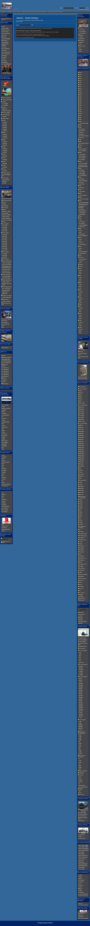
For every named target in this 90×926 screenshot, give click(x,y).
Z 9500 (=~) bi (83, 539)
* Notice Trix (80, 860)
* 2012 (4, 132)
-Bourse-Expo (81, 209)
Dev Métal (81, 586)
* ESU (2, 447)
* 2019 (4, 161)
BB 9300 (81, 441)
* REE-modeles (4, 427)
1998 (80, 139)
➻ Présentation (81, 834)
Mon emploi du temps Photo (82, 644)
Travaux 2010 (5, 232)
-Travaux (80, 220)
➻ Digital (80, 49)
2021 (80, 306)
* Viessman (3, 477)
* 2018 (4, 157)
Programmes (4, 380)
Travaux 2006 (4, 225)
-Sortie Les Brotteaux (83, 180)
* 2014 (4, 147)
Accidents (82, 600)
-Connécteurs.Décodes (6, 218)
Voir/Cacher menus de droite (71, 13)
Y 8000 (80, 484)
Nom (27, 20)
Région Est (80, 914)
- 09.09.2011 (4, 127)
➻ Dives (79, 836)
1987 (80, 107)
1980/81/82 (80, 623)
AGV (81, 478)
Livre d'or (18, 11)
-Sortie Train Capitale (83, 163)
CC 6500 (81, 464)
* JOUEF (3, 406)
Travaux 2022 (4, 257)
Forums (13, 11)
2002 (80, 152)
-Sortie (81, 266)
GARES (81, 594)
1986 (80, 105)
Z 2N (80, 554)
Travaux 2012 (4, 238)
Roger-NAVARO (4, 62)
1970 (81, 72)
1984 (80, 101)
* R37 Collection (4, 442)
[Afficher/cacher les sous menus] (2, 37)
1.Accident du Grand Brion (82, 354)
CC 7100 (81, 429)
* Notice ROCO (81, 862)
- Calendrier (4, 116)
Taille (41, 20)
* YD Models (3, 504)
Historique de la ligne (82, 377)
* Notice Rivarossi (81, 858)
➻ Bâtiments (80, 42)
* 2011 (4, 120)
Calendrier (9, 11)
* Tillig (2, 428)
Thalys (81, 472)
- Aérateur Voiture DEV (6, 297)
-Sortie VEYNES (82, 154)
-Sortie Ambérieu (82, 212)
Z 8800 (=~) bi (83, 558)
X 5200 (80, 512)
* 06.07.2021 (4, 170)
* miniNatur (3, 456)
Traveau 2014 (4, 241)
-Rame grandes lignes (83, 787)
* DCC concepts (4, 509)
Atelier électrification (7, 280)
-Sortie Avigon (81, 170)
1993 (80, 119)
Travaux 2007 (4, 227)
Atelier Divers (5, 299)
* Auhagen (3, 472)
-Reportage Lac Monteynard (82, 207)
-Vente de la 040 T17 (83, 149)
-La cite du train (82, 221)
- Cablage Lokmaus (5, 216)
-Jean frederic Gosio (5, 52)
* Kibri (2, 475)
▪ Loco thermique (83, 405)
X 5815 (81, 617)
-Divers (80, 262)
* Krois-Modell (4, 511)
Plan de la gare (4, 322)
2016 (80, 268)
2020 (80, 297)
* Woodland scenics (5, 462)
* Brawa (2, 473)
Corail (80, 584)
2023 (80, 320)
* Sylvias (3, 460)
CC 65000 (82, 415)
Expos (2, 327)
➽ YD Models (81, 892)
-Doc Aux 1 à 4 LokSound (6, 220)
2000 (81, 145)
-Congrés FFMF (82, 173)
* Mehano (3, 432)
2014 (80, 246)
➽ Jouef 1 (80, 875)
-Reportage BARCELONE (84, 202)
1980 (81, 92)
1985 (80, 103)
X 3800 (80, 503)
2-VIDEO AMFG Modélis (6, 361)
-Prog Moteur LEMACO (6, 214)
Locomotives (83, 386)
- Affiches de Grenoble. (6, 110)
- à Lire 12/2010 (5, 103)
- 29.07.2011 (4, 124)
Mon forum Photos (82, 641)
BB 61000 (82, 419)
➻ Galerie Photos (81, 838)
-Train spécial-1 (82, 223)
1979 (80, 90)
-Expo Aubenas (82, 130)
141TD (81, 392)
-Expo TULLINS (82, 159)
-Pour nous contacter (5, 33)
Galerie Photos (83, 646)
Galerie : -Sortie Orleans (27, 18)
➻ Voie (79, 47)
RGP (80, 510)
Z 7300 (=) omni (83, 533)
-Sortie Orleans (82, 233)
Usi (80, 590)
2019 (80, 289)
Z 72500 (81, 524)
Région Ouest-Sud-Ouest (83, 918)
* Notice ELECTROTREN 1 (83, 848)
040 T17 (81, 612)
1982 (80, 97)
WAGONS (82, 576)
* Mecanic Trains (4, 526)
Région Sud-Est (81, 913)
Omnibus (80, 753)
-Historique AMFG (5, 28)
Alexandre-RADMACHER (6, 64)
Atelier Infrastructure (7, 261)
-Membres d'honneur (5, 30)
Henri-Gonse (3, 60)
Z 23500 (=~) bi (83, 564)
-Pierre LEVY (4, 50)
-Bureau (4, 37)
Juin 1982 (80, 616)
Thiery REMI (3, 57)
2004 (80, 168)
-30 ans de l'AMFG (82, 150)
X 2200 (80, 506)
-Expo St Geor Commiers (84, 135)
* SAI (2, 480)
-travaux (80, 315)
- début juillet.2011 (5, 179)
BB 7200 (81, 462)
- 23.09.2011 (4, 129)
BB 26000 (82, 453)
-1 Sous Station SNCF (6, 276)
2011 (80, 218)
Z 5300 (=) (82, 545)
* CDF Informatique (5, 506)
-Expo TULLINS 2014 (83, 251)
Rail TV (4, 378)
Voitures (81, 580)
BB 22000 (82, 459)
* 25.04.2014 (4, 148)
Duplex (81, 470)
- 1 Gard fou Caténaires (6, 262)
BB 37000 (82, 457)
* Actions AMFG (6, 112)
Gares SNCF (80, 596)
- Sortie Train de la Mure (83, 123)
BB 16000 (82, 443)
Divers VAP (82, 403)
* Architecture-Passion (5, 484)
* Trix (2, 416)
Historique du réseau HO (6, 198)
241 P (81, 397)
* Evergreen (3, 470)
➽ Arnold (80, 886)
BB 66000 (81, 486)
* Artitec (3, 482)
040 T (81, 394)
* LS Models (3, 413)
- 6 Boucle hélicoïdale (6, 272)
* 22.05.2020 (4, 167)
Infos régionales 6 (5, 374)
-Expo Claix (81, 132)
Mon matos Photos (82, 638)
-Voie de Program (82, 259)
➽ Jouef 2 (80, 876)
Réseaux (82, 476)
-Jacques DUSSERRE (5, 38)
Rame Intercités (82, 785)
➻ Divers (80, 44)
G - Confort (81, 592)
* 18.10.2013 (4, 145)
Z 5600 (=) (82, 556)
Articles (81, 351)
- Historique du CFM (7, 99)
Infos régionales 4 (5, 372)
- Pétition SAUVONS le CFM (6, 175)
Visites (32, 20)
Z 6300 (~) (82, 549)
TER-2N (80, 767)
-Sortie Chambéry (82, 156)
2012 (80, 228)
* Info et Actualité (7, 97)
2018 (80, 282)
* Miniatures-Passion (5, 529)
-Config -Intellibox (5, 213)
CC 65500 (82, 417)
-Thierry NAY (4, 47)
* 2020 (4, 165)
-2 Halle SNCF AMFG (6, 278)
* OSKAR (3, 437)
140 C (81, 401)
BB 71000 (81, 492)
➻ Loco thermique (82, 31)
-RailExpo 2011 (82, 226)
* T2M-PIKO (3, 410)
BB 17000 (82, 445)
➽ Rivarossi (80, 885)
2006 (80, 185)
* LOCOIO (3, 503)
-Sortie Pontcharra (82, 244)
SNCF (80, 790)
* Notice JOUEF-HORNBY (83, 845)
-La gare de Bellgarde (83, 225)
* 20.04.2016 (4, 156)
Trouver (17, 25)
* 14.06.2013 (4, 143)
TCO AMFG (3, 204)
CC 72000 (82, 411)
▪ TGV (80, 717)
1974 (80, 80)
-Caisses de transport (6, 301)
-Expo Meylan (81, 134)
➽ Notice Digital (81, 869)
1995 (80, 125)
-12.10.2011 (4, 183)
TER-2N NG (81, 570)
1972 (80, 76)
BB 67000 (82, 407)
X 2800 (80, 522)
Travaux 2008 (4, 229)
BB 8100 (81, 427)
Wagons (81, 35)
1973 (80, 78)
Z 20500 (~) (82, 560)
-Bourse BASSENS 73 (83, 235)
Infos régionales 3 (5, 371)
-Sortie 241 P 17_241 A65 (83, 199)
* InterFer (3, 531)
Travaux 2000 (5, 223)
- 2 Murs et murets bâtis (6, 264)
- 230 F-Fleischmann (6, 290)
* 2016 (4, 154)
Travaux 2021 (4, 255)
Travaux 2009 (4, 230)
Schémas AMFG (4, 205)
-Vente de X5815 (82, 157)
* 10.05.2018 (4, 159)
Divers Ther (82, 421)
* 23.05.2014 (4, 150)
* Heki (2, 465)
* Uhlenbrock (4, 499)
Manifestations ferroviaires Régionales (55, 11)
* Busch (3, 458)
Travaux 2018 (4, 248)
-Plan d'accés (4, 35)
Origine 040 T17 (81, 614)
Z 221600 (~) (82, 568)
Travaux (4, 221)
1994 (80, 121)
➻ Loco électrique (82, 33)
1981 (80, 95)
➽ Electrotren (81, 881)
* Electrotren (3, 418)
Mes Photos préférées (82, 639)
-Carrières (81, 260)
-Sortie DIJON (81, 178)
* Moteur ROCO (81, 867)
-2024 (80, 327)
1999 (80, 141)
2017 (80, 275)
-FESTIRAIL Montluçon (83, 204)
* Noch (2, 467)
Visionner (3, 381)
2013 (80, 237)
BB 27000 (82, 455)
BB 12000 (81, 714)
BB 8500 (81, 433)
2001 (80, 147)
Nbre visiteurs (3, 11)
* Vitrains (3, 425)
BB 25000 (82, 447)
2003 (80, 161)
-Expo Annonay (82, 129)
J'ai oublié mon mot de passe (84, 9)
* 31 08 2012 (4, 136)
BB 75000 (82, 409)
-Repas (80, 232)
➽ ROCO (80, 878)
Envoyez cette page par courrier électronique (69, 14)
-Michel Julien (4, 40)
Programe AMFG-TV (7, 357)
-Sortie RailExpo (82, 214)
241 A (81, 399)
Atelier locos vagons (7, 295)
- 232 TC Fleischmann (6, 288)
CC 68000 (82, 413)
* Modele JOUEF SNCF (82, 863)
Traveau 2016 (4, 244)
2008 (80, 193)
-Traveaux (80, 291)
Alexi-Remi (3, 58)
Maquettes (82, 40)
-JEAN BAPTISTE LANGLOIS (4, 44)
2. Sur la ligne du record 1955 (83, 357)
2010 (80, 200)
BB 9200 (81, 439)
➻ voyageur (80, 37)
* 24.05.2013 (4, 141)
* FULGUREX (4, 445)
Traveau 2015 (4, 243)
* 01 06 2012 (4, 134)
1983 (80, 99)
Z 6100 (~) (82, 547)
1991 (80, 115)
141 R (81, 390)
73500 (80, 572)
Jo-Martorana (4, 55)
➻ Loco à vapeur (81, 29)
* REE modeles (4, 440)
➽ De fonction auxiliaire (83, 904)
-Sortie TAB (81, 182)
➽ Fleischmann (81, 880)
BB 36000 (82, 451)
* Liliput (3, 420)
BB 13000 (82, 466)
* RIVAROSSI (4, 444)
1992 (80, 117)
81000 (80, 516)
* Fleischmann (4, 435)
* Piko (2, 423)
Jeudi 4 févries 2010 (82, 621)
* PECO (2, 455)
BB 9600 (80, 700)
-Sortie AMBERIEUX (83, 175)
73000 (80, 514)
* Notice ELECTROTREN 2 (83, 850)
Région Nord (80, 916)
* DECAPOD (3, 468)
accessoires (82, 46)
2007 (80, 189)
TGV (80, 468)
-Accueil (3, 26)
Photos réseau (4, 320)
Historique (3, 355)
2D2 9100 (82, 437)
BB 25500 (82, 431)
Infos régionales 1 (5, 367)
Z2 (79, 529)
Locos (81, 27)
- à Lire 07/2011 (5, 105)
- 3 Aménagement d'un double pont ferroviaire (6, 267)
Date (29, 20)
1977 (80, 86)
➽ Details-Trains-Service (83, 895)
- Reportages (5, 118)
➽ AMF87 (80, 890)
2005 (80, 177)
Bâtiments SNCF (81, 598)
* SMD (2, 524)
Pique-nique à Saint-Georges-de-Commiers (83, 166)
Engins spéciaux (83, 574)
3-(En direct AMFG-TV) (5, 362)
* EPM (2, 449)
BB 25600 (82, 435)
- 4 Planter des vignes (6, 269)
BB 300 (81, 425)
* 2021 (4, 169)
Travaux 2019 (4, 249)
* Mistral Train (4, 433)
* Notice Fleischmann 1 (83, 855)
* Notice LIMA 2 (81, 853)
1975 (80, 82)
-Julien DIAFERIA (4, 42)
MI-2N (80, 562)
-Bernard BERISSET (5, 48)
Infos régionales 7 (5, 376)
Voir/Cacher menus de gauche (19, 13)
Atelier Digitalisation (7, 286)
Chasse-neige (83, 578)
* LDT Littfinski (4, 508)
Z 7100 (80, 541)
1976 (80, 84)
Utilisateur (37, 20)
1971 (80, 74)
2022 (80, 313)
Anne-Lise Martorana (5, 53)
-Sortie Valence (82, 184)
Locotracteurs (83, 480)
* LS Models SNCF (5, 415)
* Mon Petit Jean (4, 485)
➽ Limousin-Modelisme (83, 894)
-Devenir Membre (4, 31)
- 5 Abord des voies (6, 271)
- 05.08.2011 (4, 125)
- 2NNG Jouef (4, 293)
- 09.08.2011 (4, 181)
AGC (80, 518)
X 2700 (80, 520)
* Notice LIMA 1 (81, 852)
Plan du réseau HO (7, 200)
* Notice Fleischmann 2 (83, 857)
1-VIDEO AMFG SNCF (5, 359)
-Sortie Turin (81, 242)
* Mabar (2, 430)
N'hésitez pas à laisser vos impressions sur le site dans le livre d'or (34, 11)
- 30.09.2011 (4, 130)
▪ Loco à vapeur (82, 388)
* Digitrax (3, 501)
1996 (80, 127)
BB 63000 (81, 488)
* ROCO (2, 411)
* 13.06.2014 (4, 152)
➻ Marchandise (81, 38)
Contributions (6, 259)
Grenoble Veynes (4, 347)
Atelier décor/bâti (6, 274)
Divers (80, 582)
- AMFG (4, 101)
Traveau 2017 (4, 246)
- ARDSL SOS (4, 109)
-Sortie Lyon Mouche (83, 195)
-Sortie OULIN (81, 187)
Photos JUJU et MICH (82, 378)
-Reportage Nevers (82, 210)
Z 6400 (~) (82, 552)
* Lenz (2, 492)
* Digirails (3, 494)
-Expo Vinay (81, 137)
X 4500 (80, 508)
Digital (4, 209)
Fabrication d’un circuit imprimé (6, 284)
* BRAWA (3, 439)
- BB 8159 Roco (5, 292)
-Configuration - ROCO (6, 211)
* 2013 (4, 139)
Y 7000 (80, 482)
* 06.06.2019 (4, 163)
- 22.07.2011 (4, 122)
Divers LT (81, 494)
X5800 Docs (80, 619)
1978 (80, 88)
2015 (80, 255)
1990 (81, 113)
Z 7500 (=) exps (83, 535)
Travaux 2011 (4, 236)
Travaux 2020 (5, 251)
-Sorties (80, 302)
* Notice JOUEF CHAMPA (83, 846)
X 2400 (80, 499)
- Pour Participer (6, 114)
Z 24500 (81, 566)
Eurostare (82, 474)
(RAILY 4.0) (3, 202)
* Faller (2, 463)
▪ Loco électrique (83, 423)
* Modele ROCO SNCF (82, 865)
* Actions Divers (6, 172)
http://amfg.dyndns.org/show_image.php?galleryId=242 (28, 30)
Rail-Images (5, 383)
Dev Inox (81, 588)
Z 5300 (80, 543)
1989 (80, 111)
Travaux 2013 (4, 239)
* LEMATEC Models (5, 422)
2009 (80, 197)
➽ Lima (79, 883)
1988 (80, 109)
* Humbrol (3, 479)
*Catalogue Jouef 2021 (5, 408)
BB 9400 (81, 449)
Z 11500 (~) (82, 537)
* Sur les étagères (5, 404)
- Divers (4, 107)
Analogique (5, 207)
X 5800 (80, 501)
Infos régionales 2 (5, 369)
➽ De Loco (80, 903)
